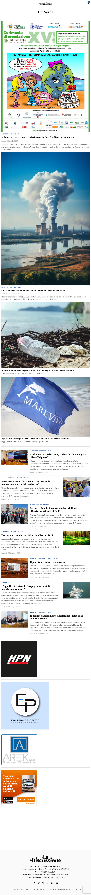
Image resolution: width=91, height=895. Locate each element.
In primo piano (17, 134)
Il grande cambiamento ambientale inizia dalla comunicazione (56, 617)
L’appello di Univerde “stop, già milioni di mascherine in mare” (25, 587)
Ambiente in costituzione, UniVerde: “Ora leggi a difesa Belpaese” (58, 456)
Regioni (46, 505)
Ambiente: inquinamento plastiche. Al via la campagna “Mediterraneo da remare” (38, 370)
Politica (56, 558)
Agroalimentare (8, 478)
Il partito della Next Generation (48, 562)
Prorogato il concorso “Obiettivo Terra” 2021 (27, 535)
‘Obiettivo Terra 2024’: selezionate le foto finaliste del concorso (37, 137)
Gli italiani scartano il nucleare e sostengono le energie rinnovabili (33, 290)
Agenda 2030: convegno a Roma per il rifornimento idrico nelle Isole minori (35, 439)
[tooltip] (34, 883)
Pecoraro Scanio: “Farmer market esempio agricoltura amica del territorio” (25, 483)
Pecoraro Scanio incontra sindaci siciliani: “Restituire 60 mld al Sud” (54, 510)
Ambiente (5, 134)
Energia (4, 287)
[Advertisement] (45, 827)
